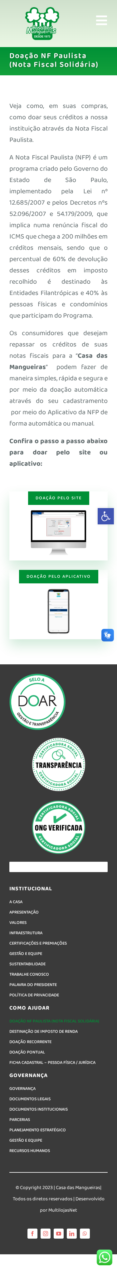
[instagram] (46, 1234)
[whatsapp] (85, 1234)
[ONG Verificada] (59, 801)
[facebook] (32, 1234)
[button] (106, 516)
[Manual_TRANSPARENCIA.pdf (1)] (59, 738)
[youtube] (59, 1234)
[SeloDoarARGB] (37, 676)
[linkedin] (72, 1234)
